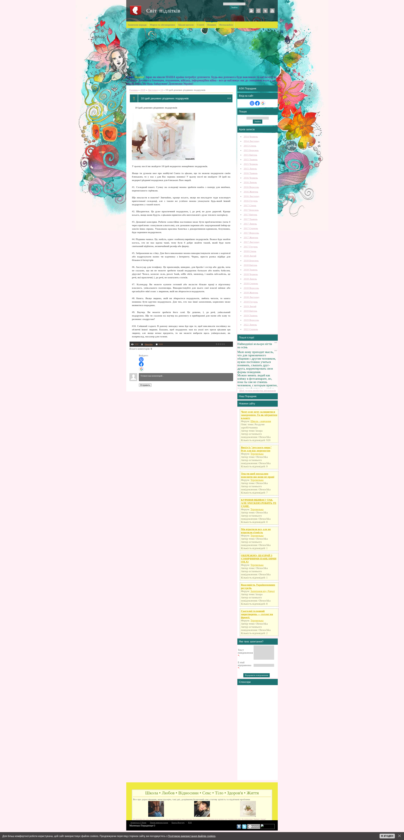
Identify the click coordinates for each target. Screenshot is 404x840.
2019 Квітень (250, 311)
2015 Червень (251, 164)
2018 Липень (250, 279)
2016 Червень (251, 178)
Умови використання (159, 822)
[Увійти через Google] (141, 369)
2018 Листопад (251, 297)
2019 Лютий (250, 306)
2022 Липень (250, 324)
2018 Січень (250, 251)
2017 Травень (251, 219)
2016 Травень (251, 173)
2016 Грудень (251, 201)
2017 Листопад (251, 242)
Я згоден (387, 836)
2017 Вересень (251, 233)
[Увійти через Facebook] (141, 364)
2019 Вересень (251, 320)
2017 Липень (250, 224)
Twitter (265, 10)
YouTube (272, 10)
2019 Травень (251, 315)
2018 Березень (251, 260)
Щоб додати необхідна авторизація (257, 390)
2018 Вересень (251, 288)
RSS (190, 822)
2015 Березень (251, 150)
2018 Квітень (250, 265)
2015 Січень (250, 146)
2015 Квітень (250, 155)
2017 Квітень (250, 214)
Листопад (153, 90)
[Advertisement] (202, 52)
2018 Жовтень (251, 292)
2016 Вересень (251, 187)
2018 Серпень (251, 283)
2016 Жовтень (251, 191)
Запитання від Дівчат (262, 591)
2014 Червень (251, 136)
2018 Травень (251, 269)
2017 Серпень (251, 228)
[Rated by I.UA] (268, 828)
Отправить (145, 385)
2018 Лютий (250, 256)
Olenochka (149, 344)
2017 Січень (250, 205)
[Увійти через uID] (141, 359)
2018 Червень (251, 274)
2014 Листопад (251, 141)
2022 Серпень (251, 329)
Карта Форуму (178, 822)
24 (161, 90)
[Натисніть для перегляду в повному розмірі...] (163, 159)
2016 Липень (250, 182)
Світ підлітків (163, 11)
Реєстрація (251, 10)
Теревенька (257, 453)
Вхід (258, 10)
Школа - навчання (260, 421)
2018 (142, 90)
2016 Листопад (251, 196)
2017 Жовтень (251, 237)
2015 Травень (251, 159)
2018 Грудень (251, 302)
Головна (133, 90)
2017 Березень (251, 210)
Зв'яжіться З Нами (138, 822)
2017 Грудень (251, 246)
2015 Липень (250, 168)
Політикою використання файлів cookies (191, 836)
